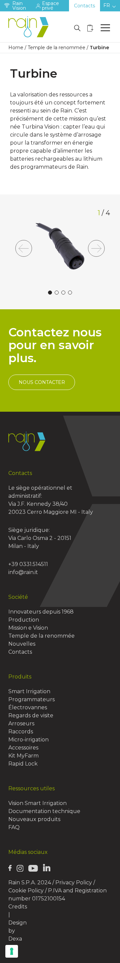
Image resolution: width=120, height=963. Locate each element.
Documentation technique (44, 811)
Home (15, 48)
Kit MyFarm (23, 755)
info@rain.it (23, 572)
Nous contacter (42, 382)
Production (23, 620)
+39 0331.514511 (28, 564)
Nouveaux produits (34, 819)
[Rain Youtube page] (33, 868)
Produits (19, 676)
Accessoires (23, 747)
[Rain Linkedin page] (46, 868)
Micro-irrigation (28, 739)
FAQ (14, 827)
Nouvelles (21, 644)
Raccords (20, 731)
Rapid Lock (23, 763)
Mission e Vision (28, 628)
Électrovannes (27, 707)
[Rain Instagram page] (20, 868)
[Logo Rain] (30, 27)
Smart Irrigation (29, 691)
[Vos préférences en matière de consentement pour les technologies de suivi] (11, 951)
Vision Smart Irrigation (37, 803)
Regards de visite (30, 715)
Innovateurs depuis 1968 (41, 612)
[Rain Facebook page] (10, 868)
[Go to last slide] (23, 248)
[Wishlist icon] (90, 28)
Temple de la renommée (56, 48)
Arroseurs (21, 723)
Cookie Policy (26, 890)
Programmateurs (31, 699)
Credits (17, 906)
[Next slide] (96, 248)
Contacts (84, 6)
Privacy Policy (73, 882)
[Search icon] (77, 28)
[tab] (50, 293)
